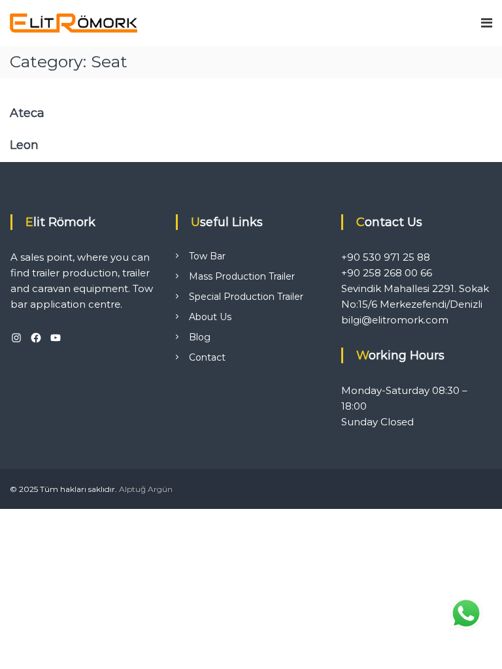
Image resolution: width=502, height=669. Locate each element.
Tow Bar (207, 256)
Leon (24, 145)
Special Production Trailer (246, 296)
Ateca (27, 113)
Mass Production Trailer (242, 276)
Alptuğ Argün (146, 489)
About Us (210, 317)
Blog (199, 337)
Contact (207, 357)
